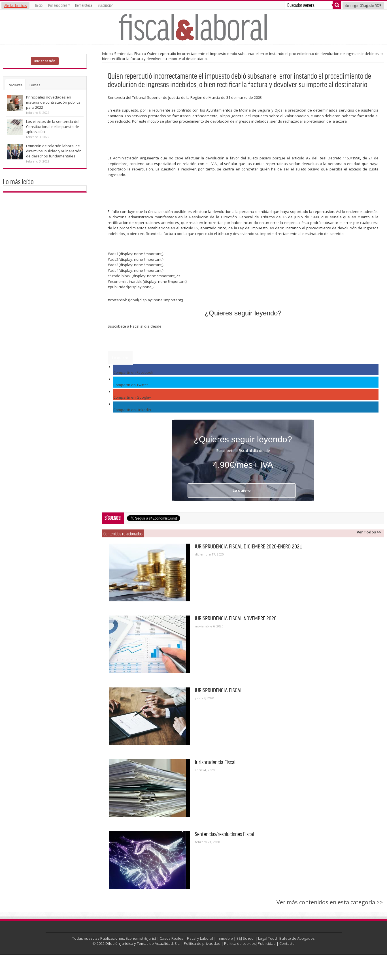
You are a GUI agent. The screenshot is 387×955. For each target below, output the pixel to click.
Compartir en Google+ (132, 397)
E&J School (245, 938)
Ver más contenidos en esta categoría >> (330, 902)
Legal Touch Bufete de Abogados (286, 938)
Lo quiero (120, 357)
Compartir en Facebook (133, 372)
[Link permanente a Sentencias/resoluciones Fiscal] (149, 860)
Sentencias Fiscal (129, 53)
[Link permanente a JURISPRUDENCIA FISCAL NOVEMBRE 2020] (149, 644)
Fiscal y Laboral (200, 938)
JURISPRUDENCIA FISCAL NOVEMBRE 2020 (236, 618)
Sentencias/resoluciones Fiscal (224, 834)
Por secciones (57, 5)
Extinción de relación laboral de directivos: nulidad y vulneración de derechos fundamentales (54, 151)
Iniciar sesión (44, 61)
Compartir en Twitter (130, 384)
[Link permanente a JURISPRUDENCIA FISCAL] (149, 716)
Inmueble (225, 938)
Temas (35, 84)
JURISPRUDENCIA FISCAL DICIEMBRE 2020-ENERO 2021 (248, 546)
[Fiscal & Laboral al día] (193, 26)
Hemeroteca (83, 5)
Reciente (15, 84)
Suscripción (105, 5)
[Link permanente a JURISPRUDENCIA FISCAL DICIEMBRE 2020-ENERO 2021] (149, 572)
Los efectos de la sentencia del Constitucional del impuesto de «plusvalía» (52, 126)
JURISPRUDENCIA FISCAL (219, 690)
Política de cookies (240, 943)
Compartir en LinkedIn (132, 409)
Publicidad (267, 943)
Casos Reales (171, 938)
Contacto (287, 943)
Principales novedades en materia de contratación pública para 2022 (53, 102)
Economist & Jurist (141, 938)
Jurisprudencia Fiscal (215, 762)
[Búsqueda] (337, 5)
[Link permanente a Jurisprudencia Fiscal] (149, 788)
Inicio (38, 5)
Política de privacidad (202, 943)
